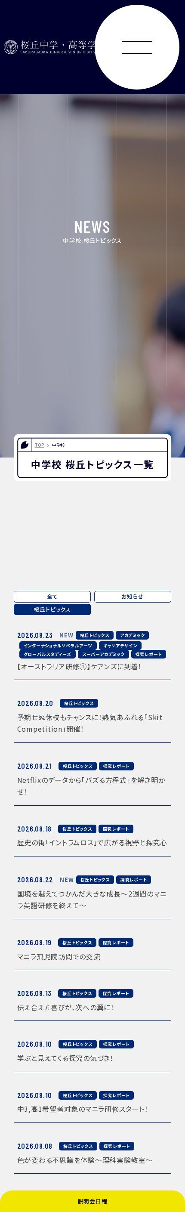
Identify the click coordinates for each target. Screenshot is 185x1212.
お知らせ (132, 596)
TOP (39, 445)
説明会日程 (93, 1201)
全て (53, 596)
